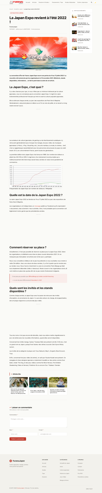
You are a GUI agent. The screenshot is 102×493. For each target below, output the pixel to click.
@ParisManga (33, 276)
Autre (61, 466)
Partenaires (81, 470)
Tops (43, 473)
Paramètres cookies (83, 477)
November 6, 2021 (36, 280)
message (37, 206)
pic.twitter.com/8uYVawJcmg (45, 276)
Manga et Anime (64, 480)
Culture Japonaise (82, 2)
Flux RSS (80, 473)
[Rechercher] (91, 2)
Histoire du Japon (64, 473)
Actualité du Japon (18, 9)
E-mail (41, 430)
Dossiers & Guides (44, 2)
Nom (11, 430)
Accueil (28, 2)
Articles (34, 2)
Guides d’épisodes (70, 2)
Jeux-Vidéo (63, 477)
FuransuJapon (20, 488)
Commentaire (13, 414)
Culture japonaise (64, 470)
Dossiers (44, 477)
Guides (44, 470)
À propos (80, 463)
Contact (80, 466)
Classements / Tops (57, 2)
